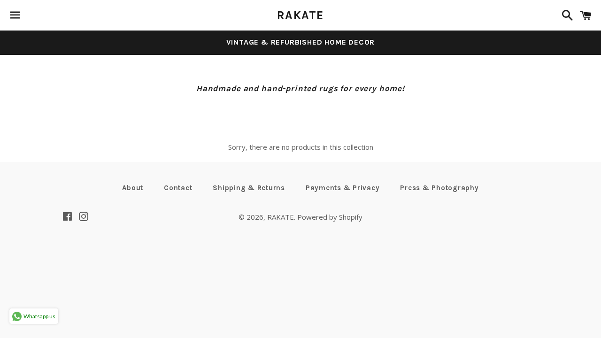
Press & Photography (439, 188)
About (132, 188)
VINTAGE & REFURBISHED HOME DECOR (300, 42)
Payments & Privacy (343, 188)
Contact (178, 188)
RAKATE (300, 15)
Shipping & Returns (249, 188)
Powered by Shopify (329, 217)
